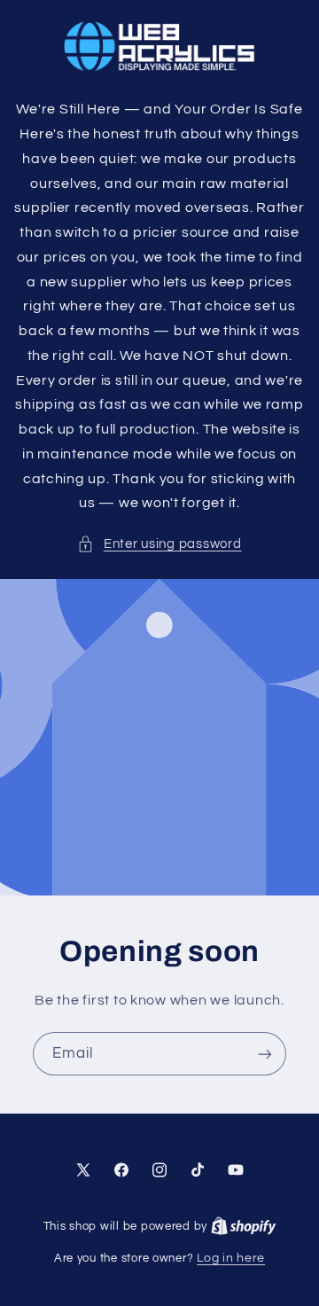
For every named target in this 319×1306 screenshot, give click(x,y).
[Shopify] (243, 1226)
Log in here (231, 1258)
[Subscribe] (265, 1053)
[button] (159, 544)
